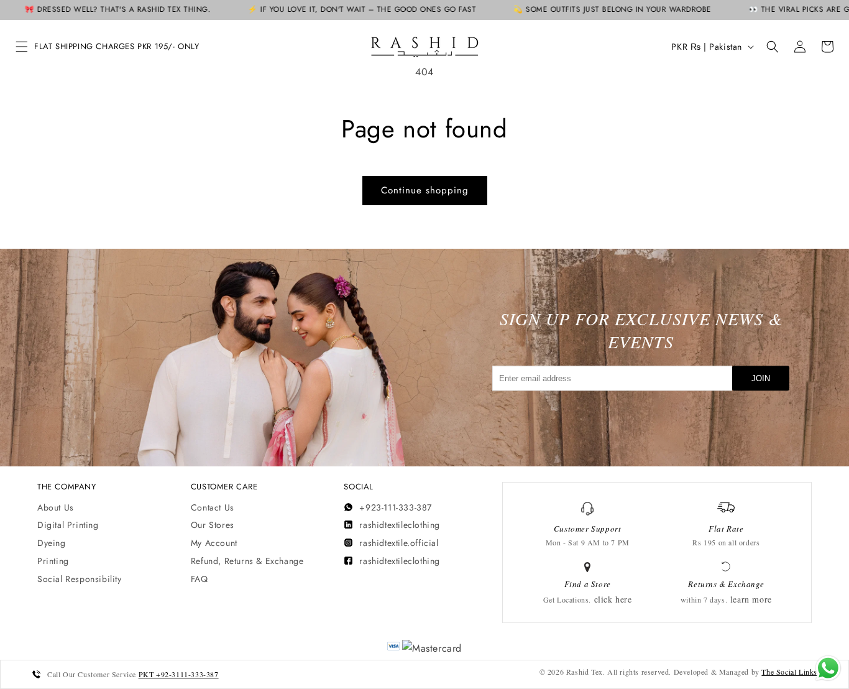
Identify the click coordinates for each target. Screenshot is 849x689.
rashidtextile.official (398, 543)
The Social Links (789, 672)
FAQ (199, 579)
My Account (214, 543)
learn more (751, 599)
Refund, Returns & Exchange (247, 561)
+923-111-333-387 (395, 507)
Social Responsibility (79, 579)
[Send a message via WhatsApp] (828, 668)
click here (613, 599)
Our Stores (212, 525)
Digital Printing (68, 525)
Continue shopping (425, 190)
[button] (21, 46)
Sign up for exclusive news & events (641, 330)
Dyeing (51, 543)
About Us (55, 507)
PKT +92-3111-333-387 (179, 674)
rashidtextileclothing (399, 525)
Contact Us (212, 507)
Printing (53, 561)
